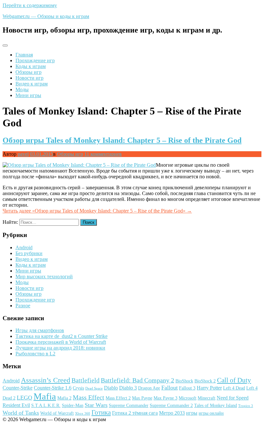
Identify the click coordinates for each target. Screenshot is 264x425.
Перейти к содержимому (30, 5)
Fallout (169, 387)
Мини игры (28, 95)
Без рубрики (28, 253)
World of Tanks (21, 413)
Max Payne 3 (165, 398)
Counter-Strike (18, 387)
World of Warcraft (57, 413)
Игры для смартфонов (39, 330)
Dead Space (94, 388)
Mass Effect (88, 397)
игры (191, 413)
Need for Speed (233, 397)
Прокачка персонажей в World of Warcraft (60, 342)
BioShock (184, 381)
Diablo (111, 387)
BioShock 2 (205, 381)
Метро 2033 (172, 413)
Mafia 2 (64, 398)
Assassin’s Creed (45, 380)
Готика (101, 412)
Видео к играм (31, 83)
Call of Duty (234, 380)
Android (24, 247)
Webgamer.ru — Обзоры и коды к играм (46, 16)
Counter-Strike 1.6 (52, 387)
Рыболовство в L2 (35, 353)
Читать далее (97, 210)
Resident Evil (16, 405)
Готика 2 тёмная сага (135, 413)
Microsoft (187, 398)
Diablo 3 (128, 387)
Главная (24, 54)
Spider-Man (72, 405)
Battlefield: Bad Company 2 (137, 380)
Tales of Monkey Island (215, 405)
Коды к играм (30, 66)
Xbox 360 (82, 413)
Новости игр (29, 78)
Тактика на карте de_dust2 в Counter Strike (61, 336)
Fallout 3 (187, 388)
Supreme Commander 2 (171, 405)
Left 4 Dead (234, 388)
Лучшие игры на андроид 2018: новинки (60, 348)
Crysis (78, 388)
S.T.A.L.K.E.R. (46, 405)
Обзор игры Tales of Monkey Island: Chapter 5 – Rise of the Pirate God (122, 140)
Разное (22, 305)
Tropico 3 (245, 406)
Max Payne (142, 398)
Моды (22, 89)
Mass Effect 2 (118, 398)
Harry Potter (209, 387)
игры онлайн (211, 413)
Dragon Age (149, 388)
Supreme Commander (128, 405)
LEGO (24, 397)
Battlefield (85, 380)
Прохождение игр (35, 60)
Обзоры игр (28, 72)
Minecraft (206, 398)
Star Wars (96, 405)
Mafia (44, 396)
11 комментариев (103, 154)
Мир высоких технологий (44, 276)
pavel (23, 154)
